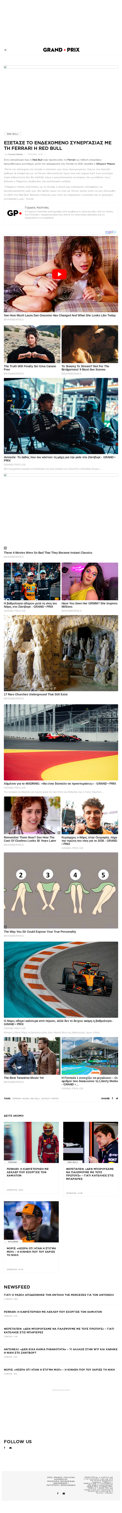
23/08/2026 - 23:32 (15, 1190)
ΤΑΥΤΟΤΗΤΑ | (53, 1485)
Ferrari (71, 159)
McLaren (13, 1242)
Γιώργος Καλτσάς (15, 154)
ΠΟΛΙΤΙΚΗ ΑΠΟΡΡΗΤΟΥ (64, 1478)
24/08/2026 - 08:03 (11, 1299)
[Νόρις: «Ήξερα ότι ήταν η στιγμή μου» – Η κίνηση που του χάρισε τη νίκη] (31, 1221)
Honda (25, 1098)
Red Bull (12, 134)
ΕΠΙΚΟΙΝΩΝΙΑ (68, 1485)
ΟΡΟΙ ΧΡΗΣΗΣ (54, 1477)
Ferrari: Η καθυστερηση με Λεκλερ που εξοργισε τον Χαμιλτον (28, 1172)
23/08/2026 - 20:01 (10, 1357)
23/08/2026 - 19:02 (15, 1269)
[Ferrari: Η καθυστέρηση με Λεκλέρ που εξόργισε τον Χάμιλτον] (31, 1142)
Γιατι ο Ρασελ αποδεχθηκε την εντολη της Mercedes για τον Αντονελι (59, 1295)
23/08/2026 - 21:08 (74, 1193)
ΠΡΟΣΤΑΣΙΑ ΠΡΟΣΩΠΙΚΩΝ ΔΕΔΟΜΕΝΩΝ (61, 1482)
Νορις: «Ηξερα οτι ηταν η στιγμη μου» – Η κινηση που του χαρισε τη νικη (31, 1252)
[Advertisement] (61, 22)
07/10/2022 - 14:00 (35, 154)
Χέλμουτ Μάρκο (105, 164)
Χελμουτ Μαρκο (50, 1098)
